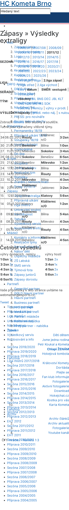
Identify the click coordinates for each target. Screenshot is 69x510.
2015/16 (24, 62)
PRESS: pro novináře (29, 117)
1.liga (37, 80)
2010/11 (38, 52)
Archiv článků (59, 418)
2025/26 (39, 75)
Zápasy (12, 191)
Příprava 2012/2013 (21, 416)
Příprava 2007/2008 (22, 472)
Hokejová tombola (55, 353)
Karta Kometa (59, 405)
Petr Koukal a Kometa (53, 344)
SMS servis (22, 265)
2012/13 (24, 57)
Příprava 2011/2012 (21, 430)
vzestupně (25, 94)
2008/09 (55, 48)
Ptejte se (62, 372)
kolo (21, 89)
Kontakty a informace (29, 237)
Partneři (13, 284)
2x (11, 264)
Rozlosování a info (20, 339)
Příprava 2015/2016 (21, 389)
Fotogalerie (61, 381)
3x (11, 269)
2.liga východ (47, 85)
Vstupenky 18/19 (26, 140)
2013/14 (38, 57)
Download (61, 391)
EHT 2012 (14, 421)
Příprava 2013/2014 (21, 407)
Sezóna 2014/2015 (20, 393)
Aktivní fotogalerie (55, 386)
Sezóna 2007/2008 (21, 468)
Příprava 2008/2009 (22, 463)
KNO (21, 103)
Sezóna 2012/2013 (20, 412)
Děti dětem (61, 335)
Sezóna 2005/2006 (21, 486)
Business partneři (26, 302)
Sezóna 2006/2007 (21, 477)
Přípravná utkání (26, 200)
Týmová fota (23, 270)
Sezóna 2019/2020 (21, 347)
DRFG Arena (16, 84)
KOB (28, 103)
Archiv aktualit (58, 423)
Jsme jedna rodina (55, 340)
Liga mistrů (15, 316)
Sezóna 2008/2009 (21, 458)
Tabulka (20, 219)
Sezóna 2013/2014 (20, 402)
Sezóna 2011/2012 (20, 426)
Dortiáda (62, 367)
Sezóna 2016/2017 (20, 375)
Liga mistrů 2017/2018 (23, 361)
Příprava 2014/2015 (21, 398)
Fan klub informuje (55, 377)
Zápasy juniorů (25, 274)
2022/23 (39, 71)
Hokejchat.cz (59, 395)
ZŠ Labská (22, 261)
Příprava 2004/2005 (22, 500)
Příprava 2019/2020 (21, 351)
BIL (34, 99)
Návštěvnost (16, 325)
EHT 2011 (14, 435)
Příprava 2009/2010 (21, 454)
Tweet (4, 302)
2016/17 (38, 62)
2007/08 (39, 48)
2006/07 (24, 48)
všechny (24, 108)
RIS (41, 103)
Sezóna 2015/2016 (20, 384)
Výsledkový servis (20, 335)
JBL (54, 99)
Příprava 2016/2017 (21, 379)
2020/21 (53, 66)
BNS (40, 99)
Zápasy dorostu (25, 279)
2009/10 (24, 52)
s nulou (64, 113)
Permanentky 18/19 (28, 131)
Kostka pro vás (58, 400)
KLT (60, 99)
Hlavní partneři (25, 298)
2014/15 (53, 57)
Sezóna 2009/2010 (21, 449)
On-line (19, 154)
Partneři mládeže (26, 316)
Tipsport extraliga (20, 307)
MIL (35, 103)
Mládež (12, 233)
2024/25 (24, 75)
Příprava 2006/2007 (22, 481)
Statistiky (21, 177)
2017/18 (52, 62)
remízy (38, 108)
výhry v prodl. (56, 108)
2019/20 (38, 66)
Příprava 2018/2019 (21, 356)
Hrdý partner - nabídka (31, 326)
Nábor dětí (22, 251)
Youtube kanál (58, 433)
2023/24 (54, 71)
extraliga (24, 80)
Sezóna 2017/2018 (20, 365)
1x (11, 259)
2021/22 (24, 71)
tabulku (18, 122)
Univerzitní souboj (20, 321)
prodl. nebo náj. (44, 113)
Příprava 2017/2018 (21, 370)
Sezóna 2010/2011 (20, 440)
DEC (47, 99)
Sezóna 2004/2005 (21, 495)
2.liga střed (26, 85)
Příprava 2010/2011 (21, 444)
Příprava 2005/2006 (22, 491)
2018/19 (24, 66)
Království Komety (56, 363)
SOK (47, 103)
